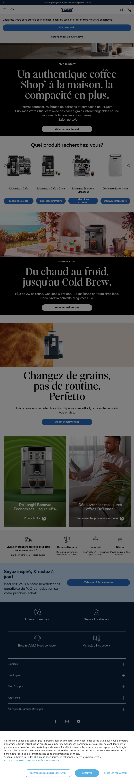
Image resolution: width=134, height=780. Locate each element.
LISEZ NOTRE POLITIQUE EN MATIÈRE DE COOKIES (31, 760)
